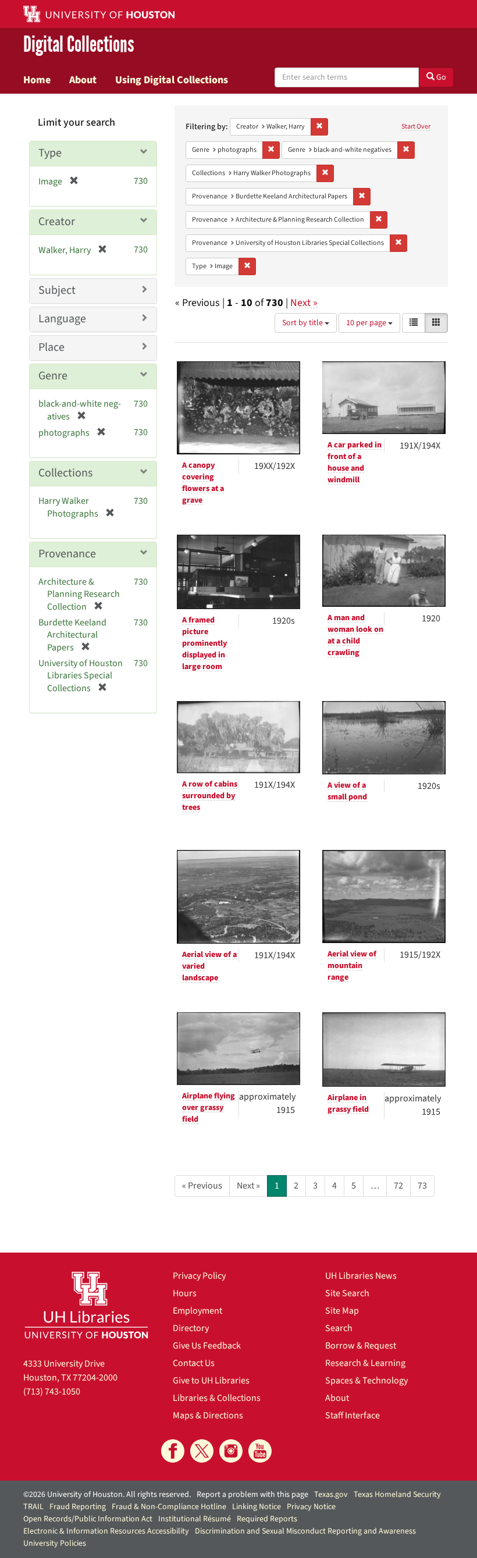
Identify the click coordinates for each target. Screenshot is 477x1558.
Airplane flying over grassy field (208, 1107)
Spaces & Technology (366, 1380)
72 (398, 1185)
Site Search (347, 1293)
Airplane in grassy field (348, 1103)
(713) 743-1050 (51, 1391)
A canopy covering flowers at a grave (203, 483)
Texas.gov (331, 1494)
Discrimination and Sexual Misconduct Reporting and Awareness (305, 1531)
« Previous (202, 1185)
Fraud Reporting (77, 1507)
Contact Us (194, 1363)
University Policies (54, 1543)
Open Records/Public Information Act (87, 1519)
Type (50, 153)
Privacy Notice (311, 1507)
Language (62, 319)
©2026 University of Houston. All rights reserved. (107, 1494)
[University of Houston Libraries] (86, 1305)
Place (51, 347)
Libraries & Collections (217, 1398)
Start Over (415, 126)
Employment (197, 1310)
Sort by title (303, 323)
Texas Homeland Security (397, 1494)
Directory (191, 1328)
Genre (52, 376)
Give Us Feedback (207, 1345)
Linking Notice (256, 1507)
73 (422, 1185)
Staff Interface (352, 1415)
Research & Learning (365, 1363)
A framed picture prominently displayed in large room (204, 643)
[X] (201, 1451)
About (83, 79)
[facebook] (172, 1451)
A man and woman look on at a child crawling (355, 635)
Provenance (67, 554)
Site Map (342, 1310)
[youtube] (260, 1451)
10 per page (367, 323)
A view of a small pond (347, 791)
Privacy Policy (199, 1275)
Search (339, 1328)
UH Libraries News (361, 1275)
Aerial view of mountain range (352, 965)
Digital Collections (78, 44)
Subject (57, 290)
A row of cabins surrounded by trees (209, 795)
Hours (185, 1293)
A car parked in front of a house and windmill (355, 462)
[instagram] (231, 1451)
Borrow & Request (360, 1345)
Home (37, 79)
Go (440, 77)
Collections (65, 473)
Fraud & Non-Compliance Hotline (169, 1507)
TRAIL (33, 1507)
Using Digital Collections (171, 79)
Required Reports (267, 1519)
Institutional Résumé (194, 1519)
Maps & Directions (208, 1415)
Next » (304, 303)
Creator (56, 222)
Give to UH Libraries (211, 1380)
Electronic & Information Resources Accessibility (106, 1531)
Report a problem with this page (252, 1494)
